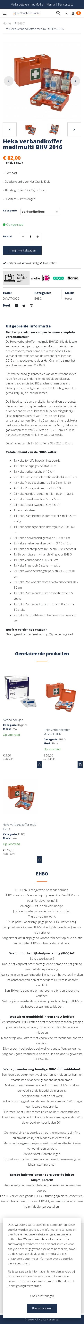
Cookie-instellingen (42, 1296)
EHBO (21, 23)
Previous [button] (8, 81)
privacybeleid (16, 1258)
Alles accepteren (42, 1308)
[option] (42, 81)
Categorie (10, 210)
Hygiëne (23, 725)
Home (7, 23)
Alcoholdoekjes (13, 720)
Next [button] (75, 81)
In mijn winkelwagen (22, 250)
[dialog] (42, 1268)
